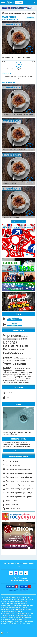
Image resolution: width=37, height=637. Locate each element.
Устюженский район (24, 358)
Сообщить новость (18, 451)
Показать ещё (18, 222)
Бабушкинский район (10, 373)
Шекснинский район (11, 339)
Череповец (12, 335)
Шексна (24, 339)
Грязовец (27, 379)
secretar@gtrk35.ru (21, 580)
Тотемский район (25, 373)
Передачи (25, 563)
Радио (31, 563)
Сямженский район (9, 382)
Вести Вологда (8, 563)
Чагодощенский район (19, 360)
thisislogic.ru (26, 623)
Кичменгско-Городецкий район (13, 379)
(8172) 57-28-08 (20, 578)
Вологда (10, 342)
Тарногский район (9, 381)
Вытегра (24, 336)
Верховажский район (22, 382)
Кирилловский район (11, 371)
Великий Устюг (14, 349)
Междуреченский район (10, 374)
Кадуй (15, 358)
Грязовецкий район (16, 377)
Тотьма (22, 371)
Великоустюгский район (15, 346)
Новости (18, 563)
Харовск (28, 377)
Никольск (16, 368)
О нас (18, 566)
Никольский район (21, 381)
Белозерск (7, 360)
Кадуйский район (25, 368)
